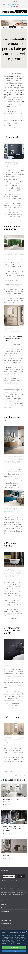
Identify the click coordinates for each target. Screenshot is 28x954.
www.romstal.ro (8, 166)
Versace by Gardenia (19, 775)
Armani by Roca (7, 771)
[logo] (14, 874)
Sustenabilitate (5, 927)
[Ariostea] (14, 840)
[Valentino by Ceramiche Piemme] (14, 785)
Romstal (3, 904)
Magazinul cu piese (6, 920)
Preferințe (13, 951)
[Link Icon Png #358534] (19, 190)
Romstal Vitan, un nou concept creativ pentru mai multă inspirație (16, 5)
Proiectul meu (5, 911)
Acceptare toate (13, 947)
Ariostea (6, 855)
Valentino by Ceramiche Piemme (11, 800)
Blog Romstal (4, 908)
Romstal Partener (6, 923)
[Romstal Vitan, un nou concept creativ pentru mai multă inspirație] (14, 811)
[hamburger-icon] (21, 27)
